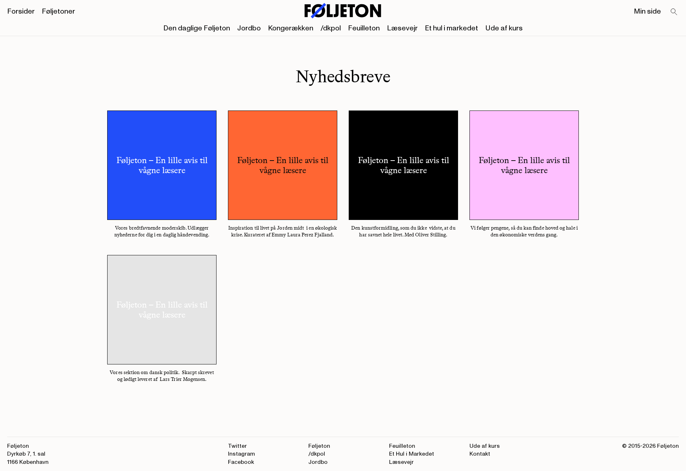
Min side (647, 11)
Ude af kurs (504, 28)
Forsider (21, 11)
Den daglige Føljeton (196, 28)
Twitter (237, 446)
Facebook (241, 462)
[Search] (674, 12)
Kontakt (479, 454)
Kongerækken (290, 28)
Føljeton (319, 446)
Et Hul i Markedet (411, 454)
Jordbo (249, 28)
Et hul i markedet (451, 28)
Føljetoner (58, 11)
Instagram (241, 454)
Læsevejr (402, 28)
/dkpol (330, 28)
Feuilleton (364, 28)
